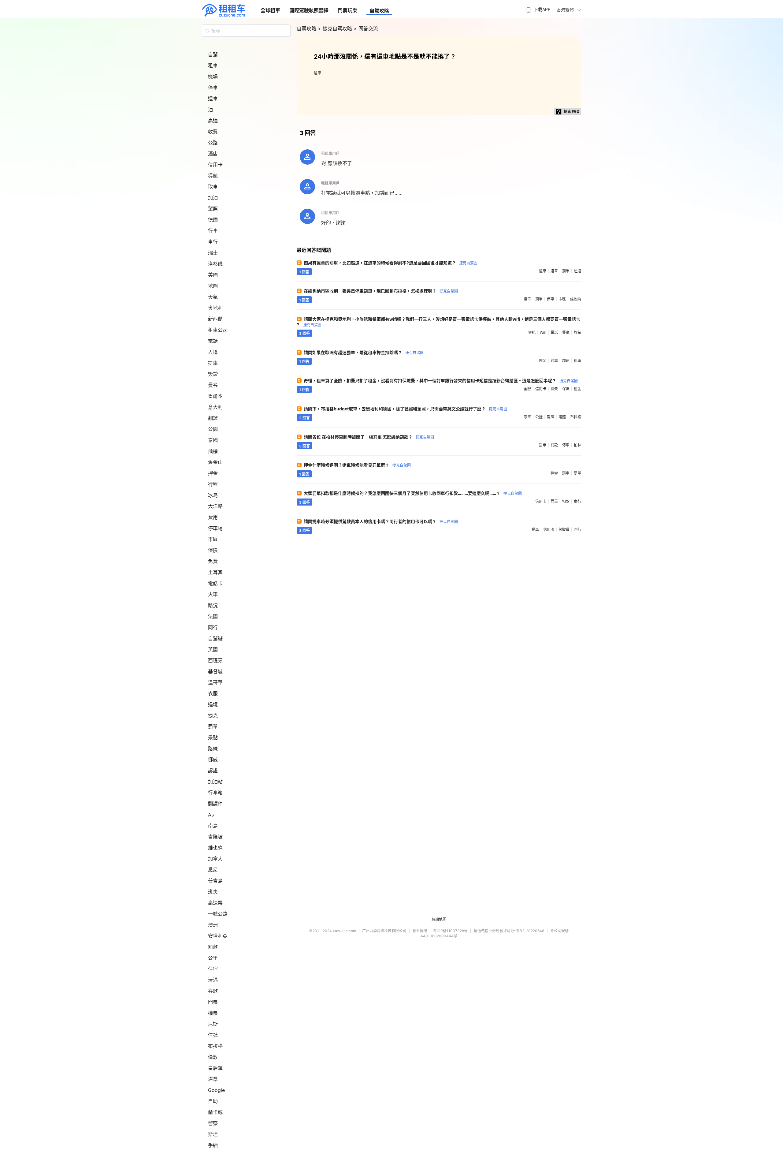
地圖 (213, 286)
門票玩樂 (347, 10)
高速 (213, 121)
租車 (213, 65)
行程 (213, 484)
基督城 (215, 671)
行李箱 (215, 793)
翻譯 (213, 418)
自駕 (213, 54)
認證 (213, 771)
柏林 (577, 445)
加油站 (215, 782)
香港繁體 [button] (565, 9)
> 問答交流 (366, 28)
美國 (213, 275)
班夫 (213, 892)
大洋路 (215, 506)
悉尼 (213, 870)
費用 (213, 517)
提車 (213, 363)
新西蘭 (215, 319)
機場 (213, 76)
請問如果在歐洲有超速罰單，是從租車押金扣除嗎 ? (364, 352)
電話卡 (215, 583)
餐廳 (566, 332)
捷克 (213, 715)
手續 (213, 1145)
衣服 (213, 693)
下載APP (542, 9)
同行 (213, 627)
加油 (213, 198)
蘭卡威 (215, 1112)
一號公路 (218, 914)
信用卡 (215, 165)
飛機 (213, 451)
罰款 (213, 947)
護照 (562, 417)
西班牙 (215, 660)
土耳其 (215, 572)
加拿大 (215, 859)
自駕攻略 (379, 11)
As (211, 815)
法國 (213, 616)
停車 (213, 87)
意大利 (215, 407)
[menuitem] (538, 7)
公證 (539, 417)
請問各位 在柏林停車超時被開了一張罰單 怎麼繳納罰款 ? (369, 436)
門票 (213, 1002)
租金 (577, 389)
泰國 (213, 440)
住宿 (213, 969)
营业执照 (419, 930)
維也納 (215, 848)
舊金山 (215, 462)
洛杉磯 (215, 264)
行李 (213, 231)
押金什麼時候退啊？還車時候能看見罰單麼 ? (357, 465)
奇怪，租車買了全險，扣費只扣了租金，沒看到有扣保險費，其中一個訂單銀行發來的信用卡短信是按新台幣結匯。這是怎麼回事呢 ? (441, 380)
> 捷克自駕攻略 (336, 28)
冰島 (213, 495)
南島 (213, 826)
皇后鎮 (215, 1068)
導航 (213, 176)
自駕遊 (215, 638)
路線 (213, 748)
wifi (543, 332)
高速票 (215, 903)
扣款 (566, 501)
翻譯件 (215, 804)
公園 (213, 429)
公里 (213, 958)
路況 (213, 605)
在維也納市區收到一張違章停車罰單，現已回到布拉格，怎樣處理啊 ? (381, 290)
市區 (213, 539)
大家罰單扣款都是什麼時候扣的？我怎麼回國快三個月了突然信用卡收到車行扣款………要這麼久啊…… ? (413, 493)
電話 (213, 341)
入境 (213, 352)
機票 (213, 1013)
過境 (213, 704)
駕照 (213, 209)
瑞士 (213, 253)
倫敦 (213, 1057)
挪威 (213, 759)
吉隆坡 (215, 837)
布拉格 (215, 1046)
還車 (213, 98)
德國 (213, 220)
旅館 (577, 332)
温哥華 (215, 682)
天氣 (213, 297)
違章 (213, 1079)
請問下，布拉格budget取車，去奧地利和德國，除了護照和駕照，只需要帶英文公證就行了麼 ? (405, 408)
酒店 (213, 154)
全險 (527, 389)
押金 (213, 473)
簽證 (213, 374)
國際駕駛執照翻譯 (308, 10)
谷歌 (213, 991)
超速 (577, 271)
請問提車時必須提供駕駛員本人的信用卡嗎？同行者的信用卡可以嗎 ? (381, 521)
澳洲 (213, 925)
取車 (213, 187)
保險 (213, 550)
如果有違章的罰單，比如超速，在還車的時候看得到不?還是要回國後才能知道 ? (390, 262)
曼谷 (213, 385)
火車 (213, 594)
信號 (213, 1035)
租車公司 (218, 330)
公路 (213, 143)
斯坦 (213, 1134)
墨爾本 (215, 396)
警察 (213, 1123)
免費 (213, 561)
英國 (213, 649)
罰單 (213, 726)
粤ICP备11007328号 (450, 930)
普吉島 (215, 881)
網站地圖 (439, 919)
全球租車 (270, 10)
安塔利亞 (218, 936)
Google (216, 1090)
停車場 (215, 528)
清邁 (213, 980)
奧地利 (215, 308)
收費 (213, 132)
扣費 (554, 389)
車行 (213, 242)
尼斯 (213, 1024)
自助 (213, 1101)
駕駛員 (564, 529)
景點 (213, 737)
